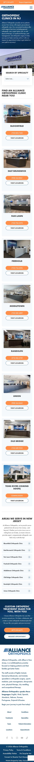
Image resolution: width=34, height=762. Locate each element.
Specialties (24, 718)
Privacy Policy (8, 750)
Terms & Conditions (24, 750)
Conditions (24, 712)
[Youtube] (22, 737)
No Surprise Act (25, 753)
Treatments (9, 718)
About (9, 712)
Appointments (24, 730)
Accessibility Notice (10, 753)
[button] (31, 7)
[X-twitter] (12, 737)
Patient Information (25, 724)
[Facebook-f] (7, 737)
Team (9, 724)
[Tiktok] (27, 737)
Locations (9, 730)
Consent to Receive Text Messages (17, 757)
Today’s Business (23, 760)
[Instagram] (17, 737)
